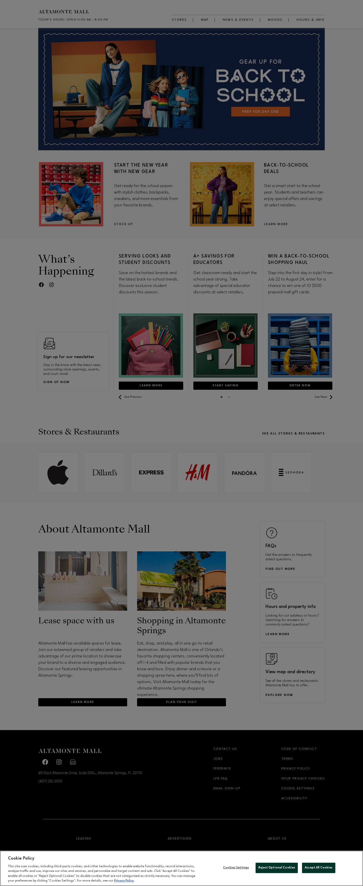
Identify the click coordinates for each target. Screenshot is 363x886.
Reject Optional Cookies (276, 867)
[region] (181, 868)
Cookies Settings (236, 867)
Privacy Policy (124, 880)
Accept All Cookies (318, 867)
